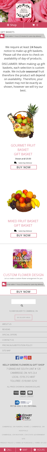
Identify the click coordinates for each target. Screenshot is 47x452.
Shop (13, 25)
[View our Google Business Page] (21, 358)
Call (8, 449)
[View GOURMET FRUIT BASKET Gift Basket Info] (23, 121)
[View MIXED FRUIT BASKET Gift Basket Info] (23, 197)
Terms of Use (41, 443)
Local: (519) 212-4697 (23, 376)
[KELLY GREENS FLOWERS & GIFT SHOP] (23, 16)
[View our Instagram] (25, 358)
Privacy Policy (7, 443)
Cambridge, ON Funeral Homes (16, 427)
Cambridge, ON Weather (12, 435)
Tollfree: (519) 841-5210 (23, 380)
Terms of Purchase (24, 443)
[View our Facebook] (17, 358)
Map (24, 449)
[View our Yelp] (29, 358)
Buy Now (24, 167)
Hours (40, 449)
